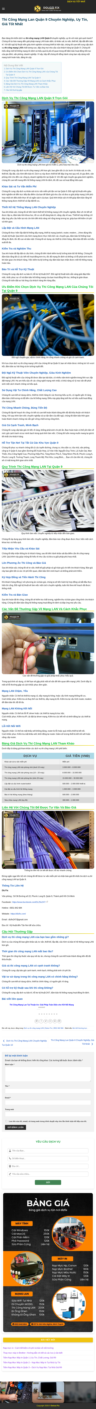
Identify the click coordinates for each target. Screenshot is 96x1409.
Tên (7, 1086)
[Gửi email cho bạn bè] (50, 1021)
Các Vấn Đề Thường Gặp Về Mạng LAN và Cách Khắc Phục (31, 81)
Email (8, 1098)
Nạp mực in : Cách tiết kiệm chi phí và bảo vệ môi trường (28, 1348)
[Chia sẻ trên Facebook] (41, 1021)
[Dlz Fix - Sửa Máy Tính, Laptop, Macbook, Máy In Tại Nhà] (48, 9)
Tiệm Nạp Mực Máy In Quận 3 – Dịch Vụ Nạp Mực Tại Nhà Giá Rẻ (32, 1367)
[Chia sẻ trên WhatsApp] (37, 1021)
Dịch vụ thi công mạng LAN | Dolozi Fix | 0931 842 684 (43, 1028)
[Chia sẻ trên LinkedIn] (59, 1021)
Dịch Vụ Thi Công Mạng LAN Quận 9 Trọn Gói (24, 68)
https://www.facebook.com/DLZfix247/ (29, 902)
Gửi (48, 1182)
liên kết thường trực (79, 1028)
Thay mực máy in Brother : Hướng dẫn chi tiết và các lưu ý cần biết (32, 1353)
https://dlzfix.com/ (18, 914)
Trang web (9, 1109)
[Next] (90, 1004)
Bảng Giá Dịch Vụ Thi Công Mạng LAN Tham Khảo (27, 84)
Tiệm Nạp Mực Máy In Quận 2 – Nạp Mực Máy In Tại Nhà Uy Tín (31, 1362)
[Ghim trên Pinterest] (55, 1021)
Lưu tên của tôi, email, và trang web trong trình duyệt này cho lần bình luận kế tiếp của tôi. (48, 1121)
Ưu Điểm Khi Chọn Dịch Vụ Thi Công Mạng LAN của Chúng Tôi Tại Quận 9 (32, 73)
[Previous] (5, 1004)
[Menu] (3, 9)
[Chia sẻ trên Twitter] (46, 1021)
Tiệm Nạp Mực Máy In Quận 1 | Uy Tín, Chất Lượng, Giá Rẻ (29, 1358)
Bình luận (9, 1064)
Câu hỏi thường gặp (14, 90)
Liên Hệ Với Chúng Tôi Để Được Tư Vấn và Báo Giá (27, 87)
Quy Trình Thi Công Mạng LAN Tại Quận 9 (23, 78)
